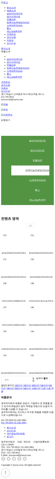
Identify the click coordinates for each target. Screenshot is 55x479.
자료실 (10, 40)
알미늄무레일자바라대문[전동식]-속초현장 (14, 277)
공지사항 (11, 37)
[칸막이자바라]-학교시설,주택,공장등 (41, 301)
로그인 (10, 436)
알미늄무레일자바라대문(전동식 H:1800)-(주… (41, 253)
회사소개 (11, 7)
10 (36, 388)
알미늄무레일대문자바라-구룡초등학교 (41, 349)
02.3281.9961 (20, 423)
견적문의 (11, 34)
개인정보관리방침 (16, 433)
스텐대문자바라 (15, 25)
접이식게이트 (13, 16)
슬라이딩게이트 (15, 13)
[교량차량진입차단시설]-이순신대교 (14, 349)
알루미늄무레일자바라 (18, 22)
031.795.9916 (7, 423)
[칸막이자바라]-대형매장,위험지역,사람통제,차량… (14, 325)
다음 (43, 388)
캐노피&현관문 (14, 31)
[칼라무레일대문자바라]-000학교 (41, 325)
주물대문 (11, 19)
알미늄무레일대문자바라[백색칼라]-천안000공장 (41, 373)
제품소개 (11, 10)
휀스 (9, 28)
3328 (30, 225)
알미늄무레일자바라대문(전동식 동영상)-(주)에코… (14, 253)
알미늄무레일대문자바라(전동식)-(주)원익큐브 (14, 373)
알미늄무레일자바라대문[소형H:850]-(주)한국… (41, 277)
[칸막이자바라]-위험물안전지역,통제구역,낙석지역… (14, 301)
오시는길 (11, 43)
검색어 (42, 378)
